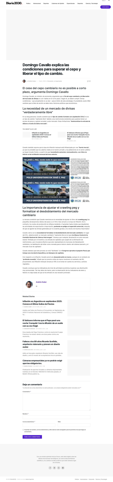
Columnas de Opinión (58, 3)
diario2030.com (28, 349)
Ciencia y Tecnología (92, 3)
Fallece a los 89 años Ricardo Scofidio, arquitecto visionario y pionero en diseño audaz (41, 344)
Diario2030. (13, 479)
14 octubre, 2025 (37, 138)
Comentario (27, 391)
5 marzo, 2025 (38, 366)
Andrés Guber (32, 81)
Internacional (37, 3)
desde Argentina (29, 479)
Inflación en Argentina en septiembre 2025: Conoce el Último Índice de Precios (41, 135)
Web (59, 421)
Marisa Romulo (28, 366)
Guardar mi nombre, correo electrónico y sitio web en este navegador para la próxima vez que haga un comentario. (55, 430)
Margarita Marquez (29, 328)
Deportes (46, 3)
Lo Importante (58, 81)
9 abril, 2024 (42, 81)
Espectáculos (71, 3)
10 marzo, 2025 (72, 140)
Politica (28, 3)
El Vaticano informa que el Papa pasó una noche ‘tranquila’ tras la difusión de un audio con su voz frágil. (43, 323)
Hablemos (105, 7)
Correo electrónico (29, 422)
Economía (50, 81)
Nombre (26, 414)
